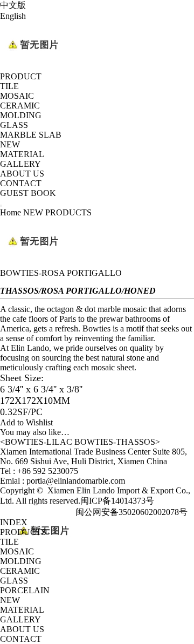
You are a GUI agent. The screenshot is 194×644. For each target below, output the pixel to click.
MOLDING (20, 115)
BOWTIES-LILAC (38, 441)
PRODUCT (20, 76)
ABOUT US (22, 173)
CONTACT (20, 183)
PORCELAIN (25, 590)
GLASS (14, 125)
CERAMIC (20, 105)
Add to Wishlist (26, 422)
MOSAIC (17, 95)
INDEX (13, 522)
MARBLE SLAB (30, 134)
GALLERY (20, 163)
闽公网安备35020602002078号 (131, 512)
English (13, 16)
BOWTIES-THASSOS (114, 441)
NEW (10, 144)
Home (11, 212)
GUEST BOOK (28, 193)
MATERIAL (22, 154)
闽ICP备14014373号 (117, 500)
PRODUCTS (23, 532)
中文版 (13, 5)
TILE (9, 86)
